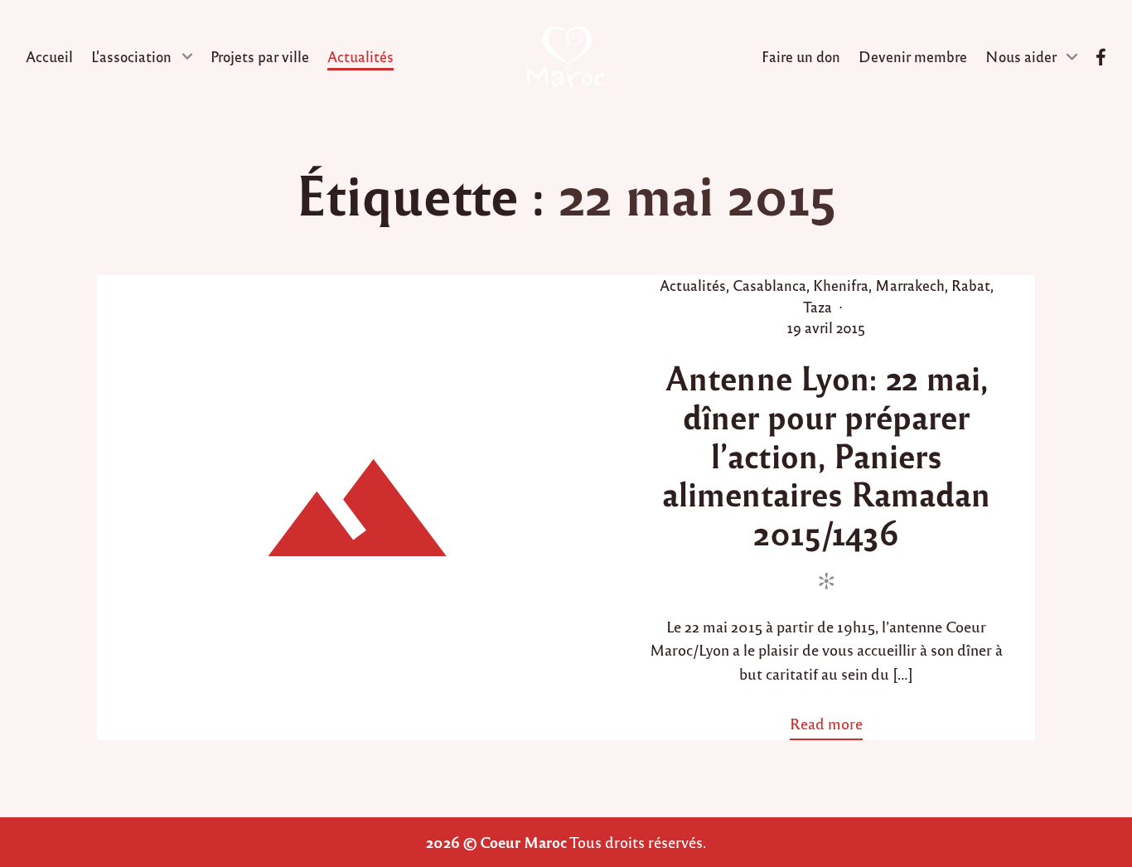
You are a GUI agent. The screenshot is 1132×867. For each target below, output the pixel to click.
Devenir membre (913, 56)
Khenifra (840, 285)
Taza (817, 307)
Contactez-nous (1101, 57)
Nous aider (1021, 56)
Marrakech (910, 285)
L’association (131, 56)
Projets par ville (259, 56)
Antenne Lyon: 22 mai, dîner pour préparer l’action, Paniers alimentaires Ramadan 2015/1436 (826, 454)
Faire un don (801, 56)
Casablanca (769, 285)
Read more (832, 726)
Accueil (49, 56)
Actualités (360, 56)
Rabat (970, 285)
